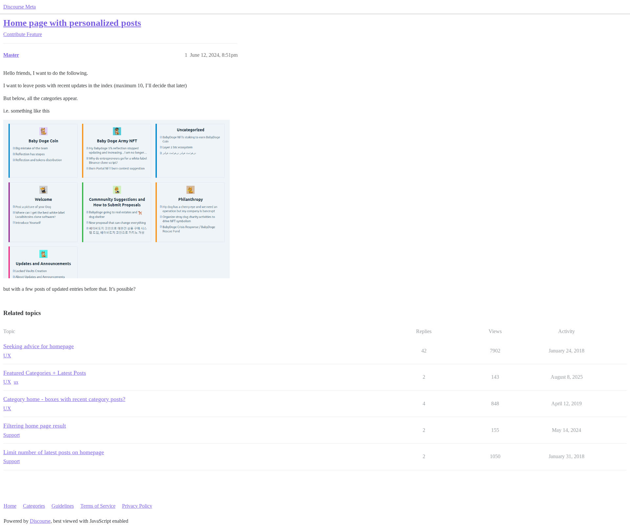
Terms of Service (98, 506)
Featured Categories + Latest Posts (44, 373)
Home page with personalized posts (72, 23)
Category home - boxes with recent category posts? (64, 399)
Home (10, 506)
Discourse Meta (19, 7)
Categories (34, 506)
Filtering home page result (34, 425)
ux (16, 382)
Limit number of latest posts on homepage (53, 452)
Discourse (40, 521)
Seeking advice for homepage (38, 346)
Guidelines (63, 506)
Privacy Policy (137, 506)
